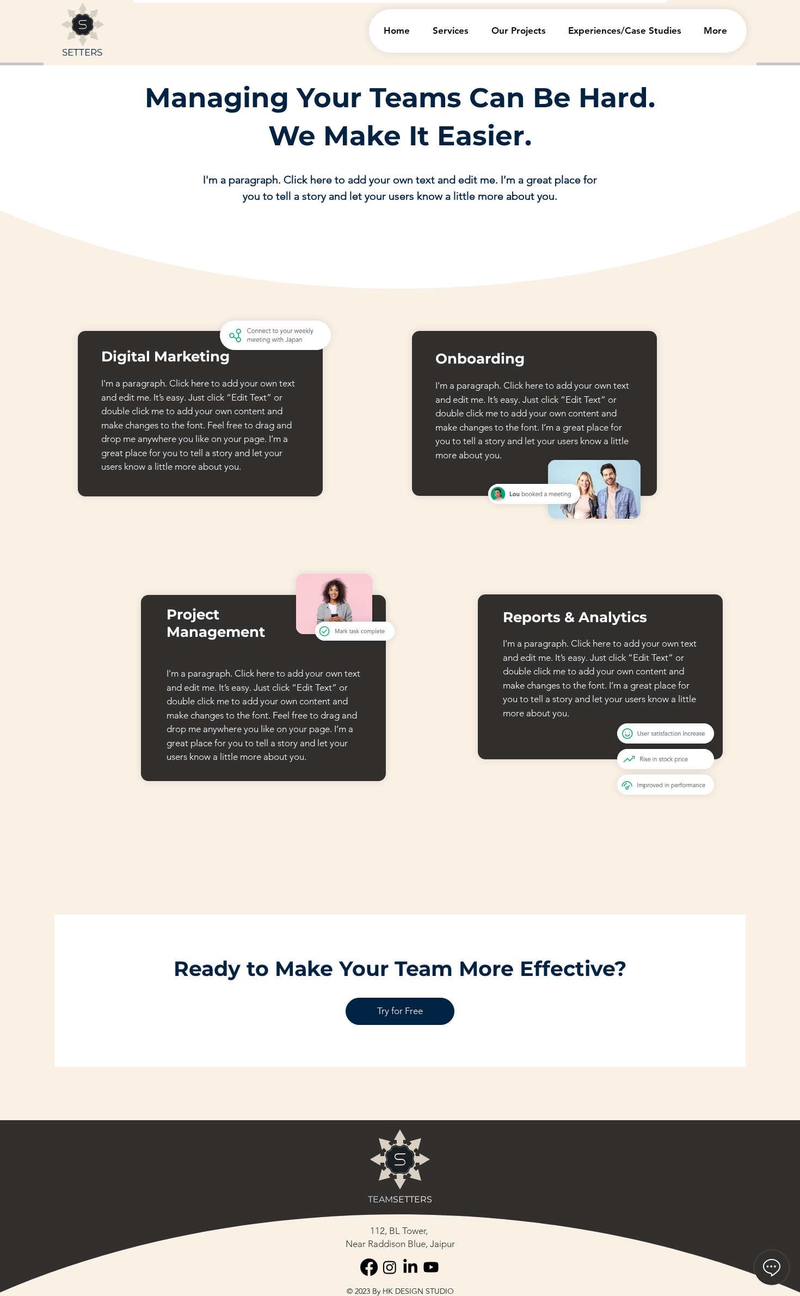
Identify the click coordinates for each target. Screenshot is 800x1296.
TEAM (380, 1199)
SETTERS (82, 52)
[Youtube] (431, 1267)
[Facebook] (369, 1267)
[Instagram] (389, 1267)
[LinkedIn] (410, 1267)
